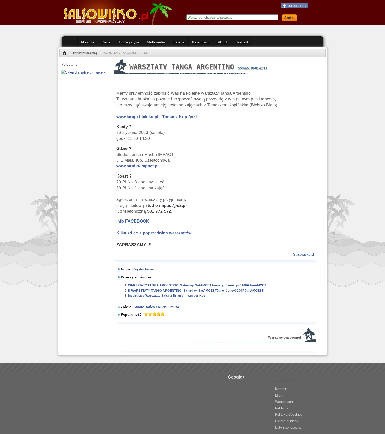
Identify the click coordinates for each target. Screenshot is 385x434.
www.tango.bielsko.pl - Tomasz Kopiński (156, 117)
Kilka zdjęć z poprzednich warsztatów (153, 233)
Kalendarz (200, 42)
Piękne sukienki (287, 421)
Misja (279, 395)
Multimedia (156, 42)
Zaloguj (293, 5)
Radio (106, 42)
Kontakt (242, 42)
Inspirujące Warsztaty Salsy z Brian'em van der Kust (167, 295)
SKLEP (222, 42)
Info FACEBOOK (132, 221)
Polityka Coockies (288, 414)
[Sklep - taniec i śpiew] (82, 72)
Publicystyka (129, 42)
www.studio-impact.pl (137, 166)
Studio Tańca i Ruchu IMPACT (158, 307)
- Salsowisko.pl (302, 254)
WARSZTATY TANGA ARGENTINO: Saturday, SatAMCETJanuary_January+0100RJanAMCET (197, 285)
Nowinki (87, 42)
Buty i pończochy (288, 427)
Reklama (281, 408)
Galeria (179, 42)
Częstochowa (143, 269)
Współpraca (284, 402)
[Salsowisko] (120, 12)
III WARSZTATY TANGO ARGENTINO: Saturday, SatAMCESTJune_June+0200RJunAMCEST (195, 290)
